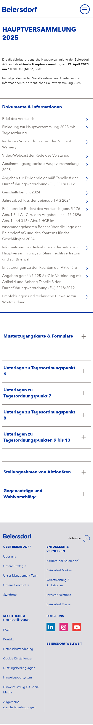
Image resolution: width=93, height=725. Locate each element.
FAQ (6, 630)
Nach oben (74, 538)
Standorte (10, 594)
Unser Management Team (20, 575)
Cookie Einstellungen (18, 658)
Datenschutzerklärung (18, 649)
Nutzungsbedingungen (19, 668)
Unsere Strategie (14, 566)
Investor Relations (58, 594)
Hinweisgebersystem (17, 677)
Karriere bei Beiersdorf (62, 561)
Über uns (9, 556)
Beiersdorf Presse (58, 604)
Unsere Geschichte (16, 585)
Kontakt (8, 639)
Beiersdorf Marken (59, 570)
